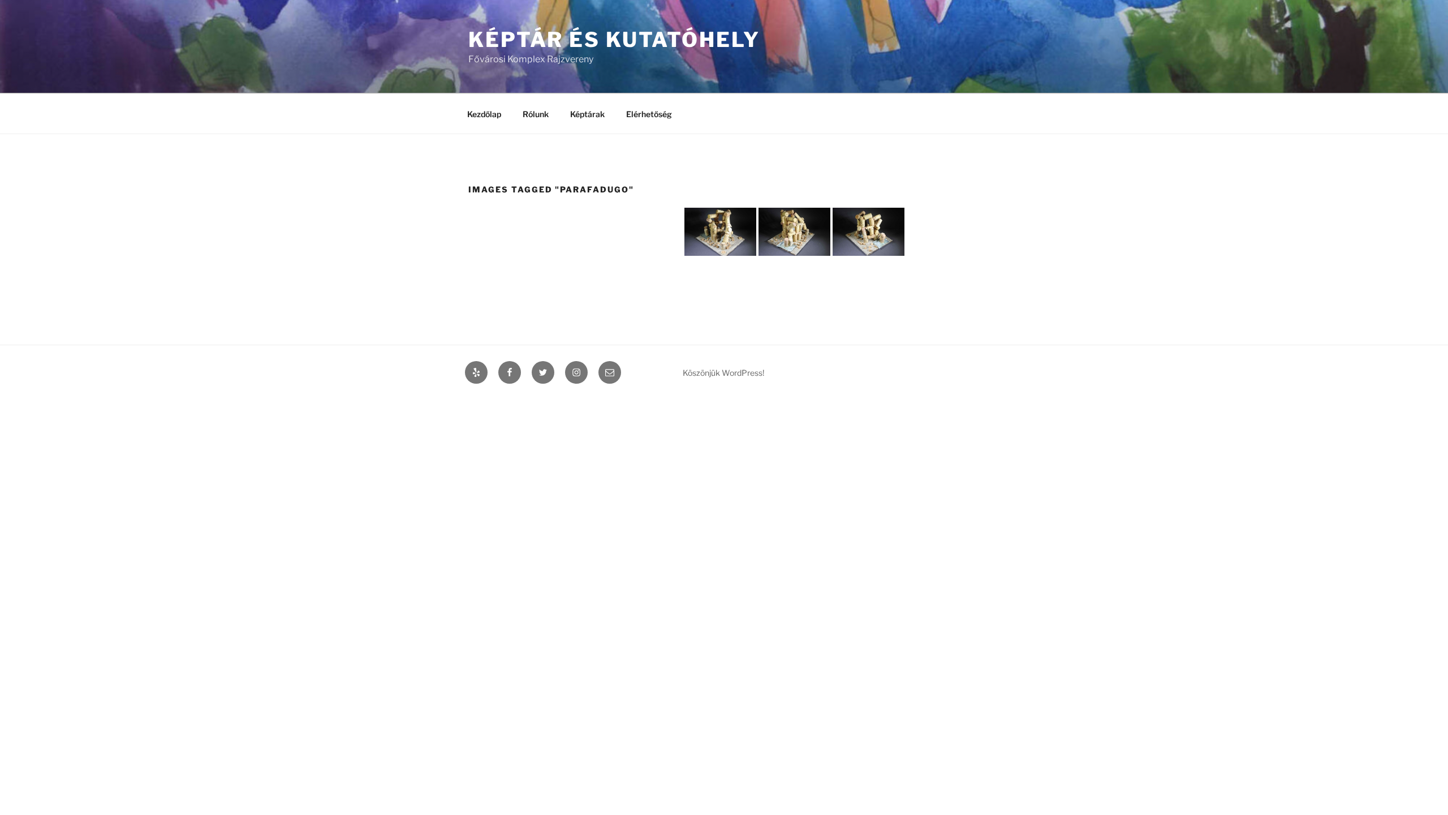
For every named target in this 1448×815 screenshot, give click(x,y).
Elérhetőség (649, 114)
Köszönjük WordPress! (723, 373)
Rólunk (536, 114)
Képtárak (587, 114)
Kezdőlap (484, 114)
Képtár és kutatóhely (614, 39)
